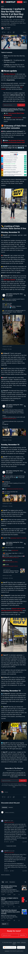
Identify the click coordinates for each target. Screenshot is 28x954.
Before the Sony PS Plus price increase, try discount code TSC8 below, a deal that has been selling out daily (9, 916)
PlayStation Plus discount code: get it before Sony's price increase (10, 911)
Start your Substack (10, 947)
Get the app (21, 947)
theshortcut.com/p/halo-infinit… (10, 561)
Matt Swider (7, 27)
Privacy (14, 942)
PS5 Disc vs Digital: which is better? (9, 898)
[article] (14, 890)
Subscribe (19, 2)
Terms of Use (21, 784)
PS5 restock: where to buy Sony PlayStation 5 (9, 886)
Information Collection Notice (15, 785)
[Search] (25, 882)
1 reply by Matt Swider (11, 846)
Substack (7, 951)
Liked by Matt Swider (10, 822)
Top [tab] (3, 882)
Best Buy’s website (9, 279)
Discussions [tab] (12, 882)
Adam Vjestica (10, 904)
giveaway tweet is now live (18, 538)
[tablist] (7, 807)
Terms (18, 942)
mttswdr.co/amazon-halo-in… (9, 418)
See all (4, 924)
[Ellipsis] (26, 820)
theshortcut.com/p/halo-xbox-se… (15, 489)
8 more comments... (5, 874)
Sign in (25, 2)
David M (6, 850)
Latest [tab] (6, 882)
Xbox (2, 6)
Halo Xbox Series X (9, 74)
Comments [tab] (4, 807)
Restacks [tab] (11, 807)
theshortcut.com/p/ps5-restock (10, 566)
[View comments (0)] (9, 906)
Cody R (6, 820)
